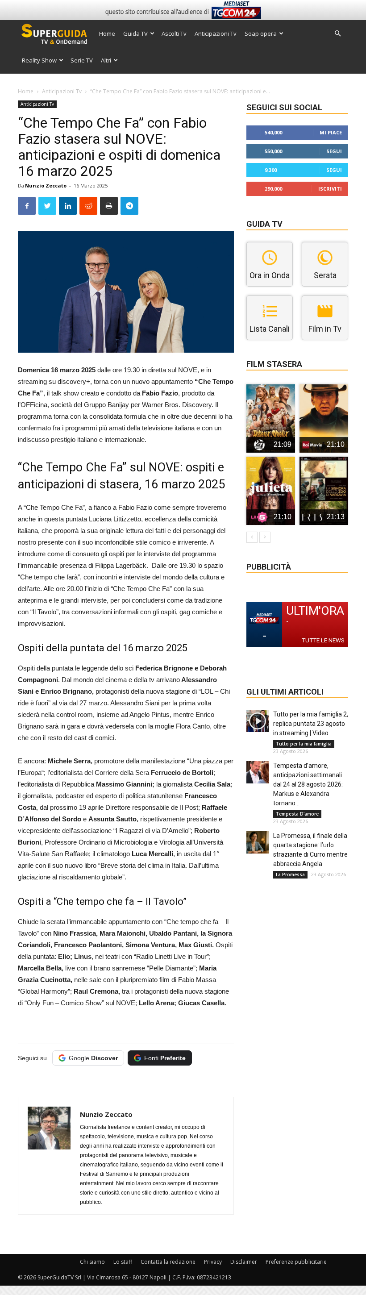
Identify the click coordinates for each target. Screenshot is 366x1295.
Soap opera (261, 33)
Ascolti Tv (174, 33)
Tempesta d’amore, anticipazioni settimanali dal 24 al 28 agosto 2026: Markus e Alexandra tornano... (308, 784)
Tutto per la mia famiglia (304, 744)
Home (107, 33)
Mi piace (331, 132)
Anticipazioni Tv (216, 33)
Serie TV (82, 60)
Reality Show (39, 60)
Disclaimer (243, 1262)
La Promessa (290, 874)
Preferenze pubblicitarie (296, 1262)
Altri (106, 60)
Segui (334, 151)
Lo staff (122, 1262)
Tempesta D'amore (297, 814)
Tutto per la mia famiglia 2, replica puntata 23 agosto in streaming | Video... (310, 724)
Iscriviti (330, 188)
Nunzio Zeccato (46, 185)
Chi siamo (92, 1262)
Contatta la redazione (168, 1262)
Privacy (213, 1262)
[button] (337, 33)
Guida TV (135, 33)
